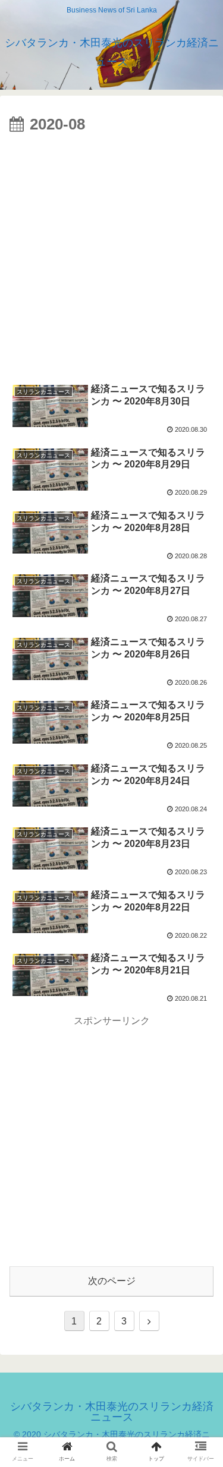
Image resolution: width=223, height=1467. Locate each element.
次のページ (112, 1281)
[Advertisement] (111, 255)
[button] (199, 1139)
